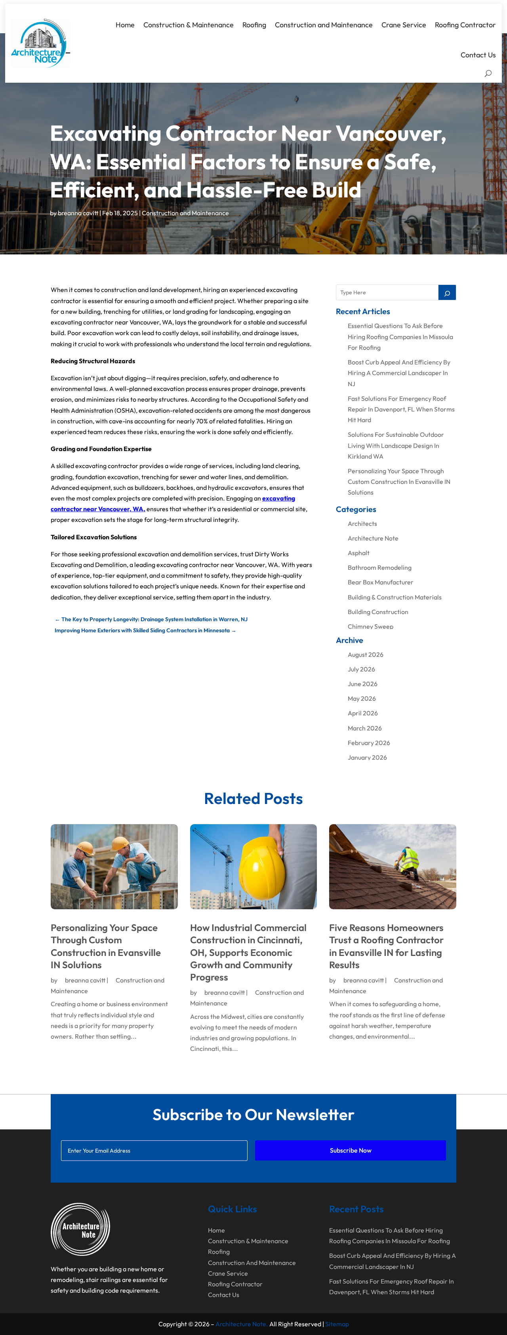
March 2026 (365, 728)
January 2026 (367, 757)
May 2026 (362, 698)
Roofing (254, 24)
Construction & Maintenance (188, 24)
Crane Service (403, 24)
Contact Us (478, 54)
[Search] (447, 292)
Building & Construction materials (395, 597)
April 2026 (363, 713)
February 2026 (369, 743)
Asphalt (359, 553)
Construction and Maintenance (324, 24)
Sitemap (337, 1324)
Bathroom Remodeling (380, 567)
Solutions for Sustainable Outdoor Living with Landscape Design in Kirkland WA (396, 445)
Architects (362, 523)
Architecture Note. (241, 1324)
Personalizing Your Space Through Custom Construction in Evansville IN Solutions (399, 481)
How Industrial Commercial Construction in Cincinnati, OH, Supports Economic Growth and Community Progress (248, 952)
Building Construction (378, 612)
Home (125, 24)
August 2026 (365, 654)
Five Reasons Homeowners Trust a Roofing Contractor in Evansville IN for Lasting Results (386, 946)
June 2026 (362, 684)
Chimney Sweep (370, 626)
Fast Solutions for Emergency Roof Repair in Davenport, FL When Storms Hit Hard (401, 409)
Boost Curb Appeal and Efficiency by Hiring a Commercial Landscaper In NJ (399, 372)
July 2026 (361, 669)
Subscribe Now (351, 1150)
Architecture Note (373, 538)
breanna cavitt (78, 213)
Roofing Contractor (465, 24)
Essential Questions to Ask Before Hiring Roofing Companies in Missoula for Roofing (400, 336)
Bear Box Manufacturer (381, 582)
